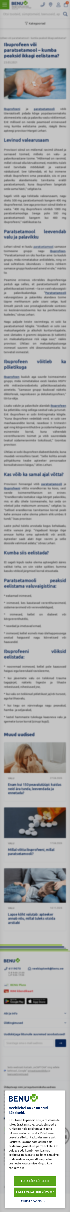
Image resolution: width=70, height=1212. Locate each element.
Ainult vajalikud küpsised (35, 1192)
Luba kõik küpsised (35, 1181)
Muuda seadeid (31, 1201)
